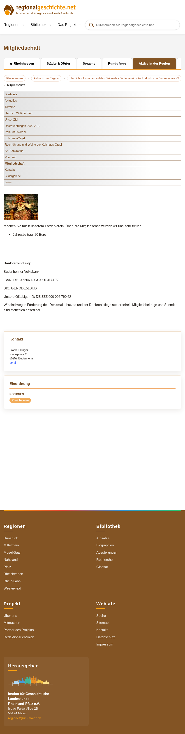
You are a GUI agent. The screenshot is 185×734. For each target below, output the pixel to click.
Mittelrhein (11, 545)
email (12, 362)
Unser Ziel (11, 119)
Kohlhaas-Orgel (15, 138)
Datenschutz (105, 637)
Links (8, 182)
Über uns (10, 615)
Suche (101, 615)
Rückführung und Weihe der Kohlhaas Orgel (33, 144)
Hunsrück (11, 538)
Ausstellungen (106, 552)
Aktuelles (11, 100)
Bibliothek (38, 25)
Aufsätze (102, 538)
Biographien (105, 545)
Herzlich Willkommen (18, 113)
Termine (10, 107)
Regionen (12, 25)
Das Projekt (67, 25)
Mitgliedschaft (14, 163)
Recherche (104, 560)
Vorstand (10, 157)
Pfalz (7, 567)
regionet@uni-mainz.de (25, 718)
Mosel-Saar (12, 552)
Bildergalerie (13, 176)
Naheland (11, 560)
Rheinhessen (20, 400)
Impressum (104, 644)
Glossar (102, 567)
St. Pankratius (14, 151)
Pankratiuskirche (16, 132)
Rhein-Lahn (12, 581)
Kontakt (10, 169)
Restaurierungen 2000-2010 (22, 126)
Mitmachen (12, 622)
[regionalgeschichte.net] (40, 9)
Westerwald (12, 588)
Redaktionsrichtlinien (19, 637)
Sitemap (102, 622)
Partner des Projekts (19, 630)
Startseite (11, 94)
